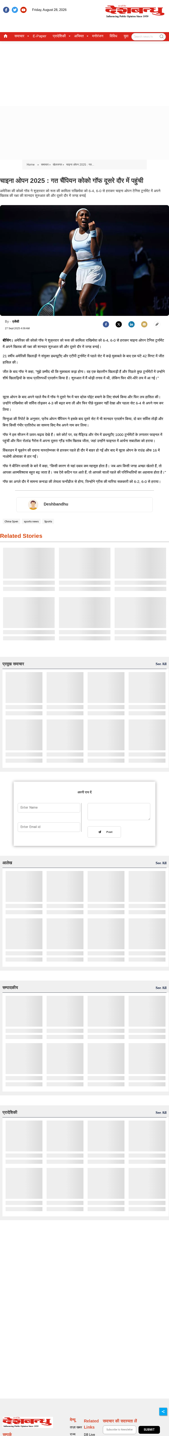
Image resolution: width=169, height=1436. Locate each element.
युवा (126, 36)
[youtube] (23, 10)
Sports (48, 521)
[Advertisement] (84, 72)
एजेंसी (15, 321)
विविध (113, 36)
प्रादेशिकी (59, 36)
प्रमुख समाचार (13, 664)
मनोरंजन (97, 36)
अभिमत (79, 36)
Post (109, 832)
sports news (31, 521)
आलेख (7, 862)
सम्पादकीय (10, 987)
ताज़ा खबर (76, 1427)
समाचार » (46, 164)
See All (161, 664)
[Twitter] (118, 324)
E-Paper (39, 36)
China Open (11, 521)
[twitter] (15, 10)
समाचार (19, 36)
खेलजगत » (58, 164)
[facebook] (6, 10)
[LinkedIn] (131, 324)
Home (31, 164)
